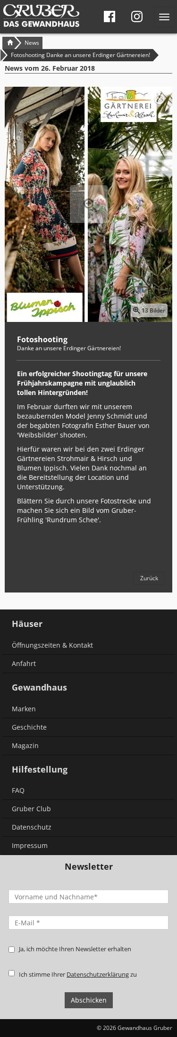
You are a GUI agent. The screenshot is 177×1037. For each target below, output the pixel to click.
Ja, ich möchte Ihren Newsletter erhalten (75, 949)
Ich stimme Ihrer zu (78, 974)
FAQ (18, 790)
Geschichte (29, 727)
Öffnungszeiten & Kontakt (52, 645)
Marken (24, 708)
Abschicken (89, 1000)
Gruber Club (31, 808)
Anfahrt (24, 663)
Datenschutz (31, 827)
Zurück (149, 578)
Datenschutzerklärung (98, 974)
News (32, 43)
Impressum (30, 845)
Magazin (25, 745)
